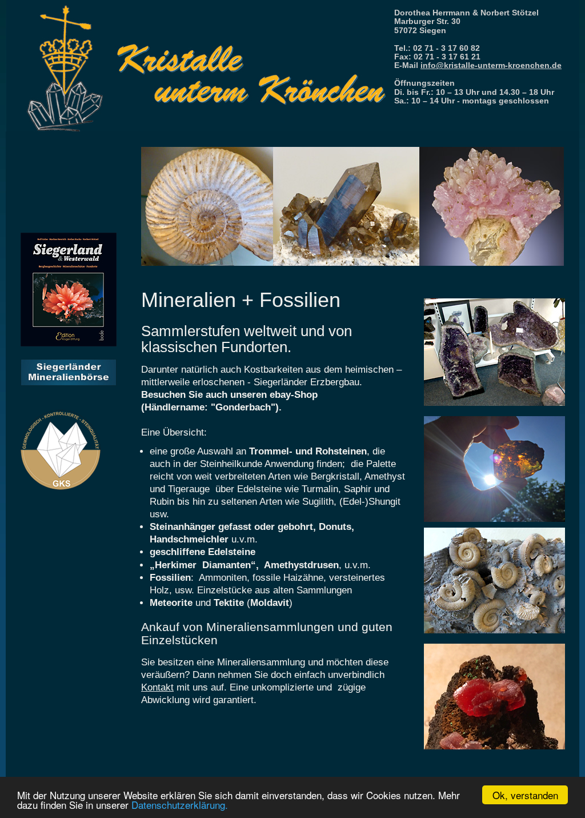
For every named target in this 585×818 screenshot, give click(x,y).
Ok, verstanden (525, 795)
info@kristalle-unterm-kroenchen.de (491, 65)
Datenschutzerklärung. (179, 804)
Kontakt (157, 687)
